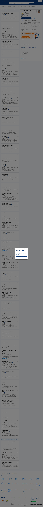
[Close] (26, 248)
